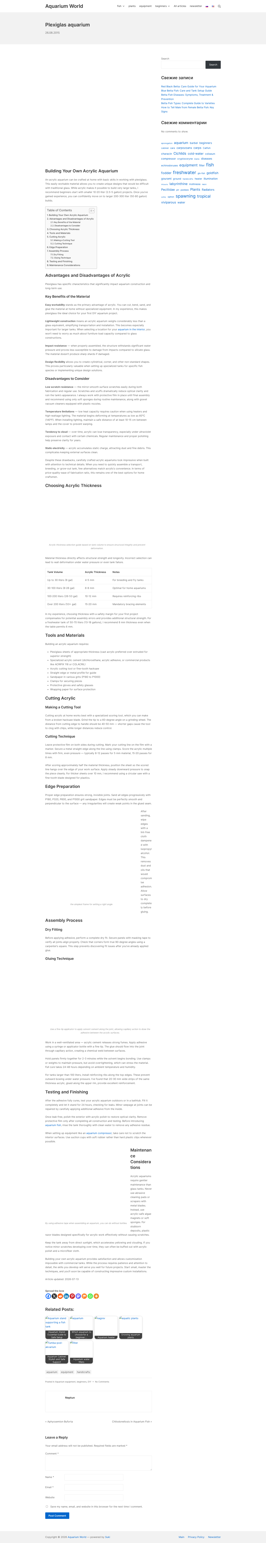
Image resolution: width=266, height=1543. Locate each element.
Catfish (207, 148)
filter (202, 165)
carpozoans (184, 147)
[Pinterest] (72, 1296)
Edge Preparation (58, 247)
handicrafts (83, 1372)
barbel (194, 143)
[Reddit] (60, 1296)
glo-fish (201, 173)
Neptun (70, 1397)
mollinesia (194, 184)
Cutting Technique (63, 243)
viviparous (168, 202)
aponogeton (166, 143)
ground (177, 178)
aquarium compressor (99, 1133)
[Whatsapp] (90, 1296)
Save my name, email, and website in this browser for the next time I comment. (96, 1506)
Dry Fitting (58, 254)
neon (204, 184)
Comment (52, 1453)
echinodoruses (169, 165)
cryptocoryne (185, 158)
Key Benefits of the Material (67, 222)
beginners (82, 1381)
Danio (197, 159)
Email (49, 1487)
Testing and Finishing (60, 261)
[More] (96, 1296)
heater (198, 178)
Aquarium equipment (65, 1381)
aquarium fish (53, 1125)
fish (210, 164)
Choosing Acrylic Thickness (64, 229)
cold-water (196, 153)
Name (49, 1477)
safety (163, 197)
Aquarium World (77, 1537)
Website (49, 1497)
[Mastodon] (78, 1296)
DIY (89, 1381)
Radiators (208, 189)
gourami (166, 178)
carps (197, 148)
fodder (166, 173)
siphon (171, 197)
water (181, 202)
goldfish (212, 173)
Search (165, 58)
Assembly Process (59, 251)
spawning (185, 196)
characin (166, 153)
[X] (54, 1296)
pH (177, 190)
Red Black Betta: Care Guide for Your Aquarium (188, 86)
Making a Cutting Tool (64, 240)
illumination (211, 178)
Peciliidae (168, 189)
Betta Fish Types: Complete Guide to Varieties (188, 103)
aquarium (51, 1372)
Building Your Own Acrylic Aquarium (68, 215)
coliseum (210, 153)
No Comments (102, 1381)
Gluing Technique (62, 257)
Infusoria (164, 184)
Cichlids (179, 153)
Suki (107, 1537)
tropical (204, 196)
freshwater (184, 172)
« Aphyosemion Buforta (59, 1421)
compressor (168, 158)
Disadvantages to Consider (67, 225)
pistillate (185, 190)
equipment (67, 1372)
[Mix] (84, 1296)
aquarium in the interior (131, 329)
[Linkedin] (66, 1296)
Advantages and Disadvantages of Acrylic (71, 218)
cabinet (165, 148)
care (172, 148)
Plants (195, 189)
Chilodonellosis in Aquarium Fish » (132, 1421)
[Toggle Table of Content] (90, 210)
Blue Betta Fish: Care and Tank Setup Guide (186, 90)
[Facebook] (48, 1296)
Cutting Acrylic (57, 236)
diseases (206, 158)
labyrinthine (178, 184)
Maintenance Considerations (64, 265)
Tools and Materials (59, 233)
